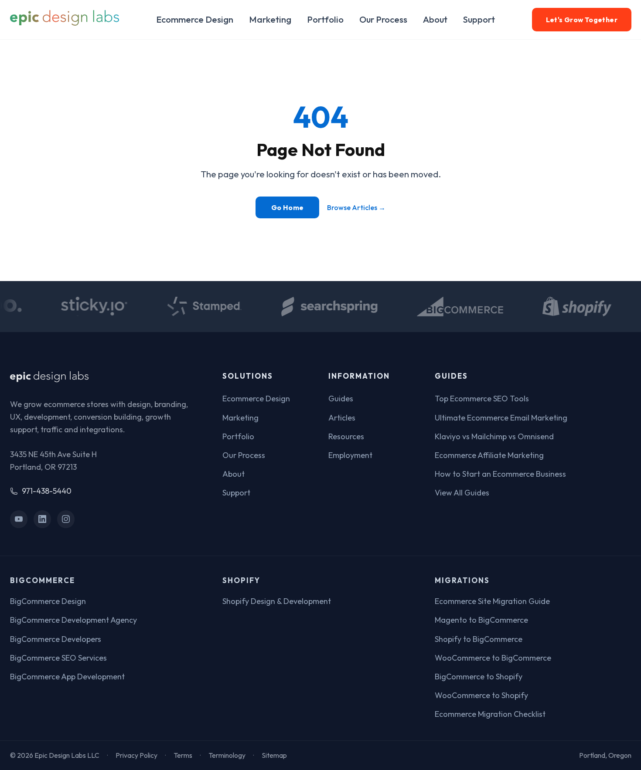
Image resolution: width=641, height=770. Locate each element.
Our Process (383, 19)
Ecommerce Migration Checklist (490, 714)
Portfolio (325, 19)
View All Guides (462, 493)
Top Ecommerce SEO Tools (482, 398)
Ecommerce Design (194, 19)
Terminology (226, 755)
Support (479, 19)
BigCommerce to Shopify (478, 677)
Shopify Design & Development (276, 601)
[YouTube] (19, 519)
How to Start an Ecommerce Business (500, 474)
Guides (340, 398)
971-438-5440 (47, 491)
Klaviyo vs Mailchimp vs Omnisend (494, 436)
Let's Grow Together (581, 19)
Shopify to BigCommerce (478, 639)
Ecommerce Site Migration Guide (492, 601)
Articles (341, 418)
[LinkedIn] (42, 519)
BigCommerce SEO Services (58, 658)
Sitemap (274, 755)
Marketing (270, 19)
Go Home (287, 207)
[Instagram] (66, 519)
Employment (350, 455)
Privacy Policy (136, 755)
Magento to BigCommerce (481, 620)
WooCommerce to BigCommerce (493, 658)
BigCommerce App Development (67, 677)
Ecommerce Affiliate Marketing (489, 455)
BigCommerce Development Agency (73, 620)
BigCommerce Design (48, 601)
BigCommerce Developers (55, 639)
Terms (183, 755)
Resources (346, 436)
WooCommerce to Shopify (481, 695)
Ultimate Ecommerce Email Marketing (501, 418)
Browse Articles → (356, 207)
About (435, 19)
